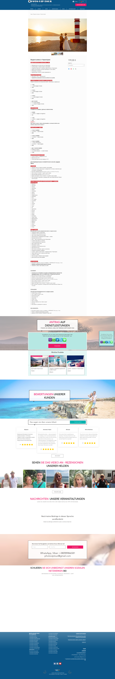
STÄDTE (84, 661)
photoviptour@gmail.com (58, 555)
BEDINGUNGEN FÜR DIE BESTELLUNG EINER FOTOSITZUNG (77, 655)
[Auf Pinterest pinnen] (71, 69)
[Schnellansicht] (75, 361)
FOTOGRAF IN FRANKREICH (34, 661)
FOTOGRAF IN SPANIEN (33, 660)
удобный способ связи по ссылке (41, 311)
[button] (39, 9)
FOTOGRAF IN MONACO (34, 663)
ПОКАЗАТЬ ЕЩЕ (57, 491)
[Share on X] (75, 69)
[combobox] (76, 65)
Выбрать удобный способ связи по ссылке (41, 264)
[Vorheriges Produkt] (29, 365)
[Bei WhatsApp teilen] (73, 69)
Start (31, 14)
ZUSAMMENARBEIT (81, 671)
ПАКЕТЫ (70, 63)
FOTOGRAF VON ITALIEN (34, 658)
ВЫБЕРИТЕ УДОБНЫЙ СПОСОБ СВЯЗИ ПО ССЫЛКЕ (43, 77)
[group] (57, 365)
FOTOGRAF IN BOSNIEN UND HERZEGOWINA (34, 668)
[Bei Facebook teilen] (69, 69)
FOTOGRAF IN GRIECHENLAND (35, 657)
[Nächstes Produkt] (86, 365)
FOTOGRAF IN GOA (33, 654)
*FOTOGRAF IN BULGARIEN (33, 669)
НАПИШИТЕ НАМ (35, 274)
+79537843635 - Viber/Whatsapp (78, 673)
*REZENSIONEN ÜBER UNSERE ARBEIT (77, 658)
